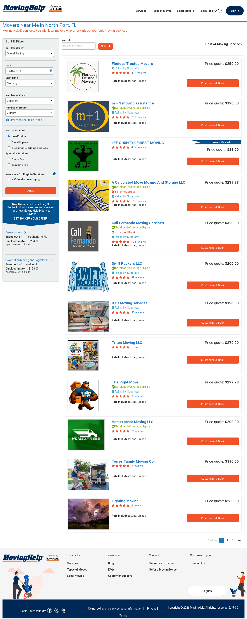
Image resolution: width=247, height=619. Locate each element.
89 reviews (138, 277)
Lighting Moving (125, 501)
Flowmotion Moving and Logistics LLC (28, 260)
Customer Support (120, 575)
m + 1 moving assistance (133, 103)
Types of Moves (162, 10)
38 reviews (138, 396)
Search (66, 40)
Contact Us (197, 563)
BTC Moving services (129, 303)
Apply (30, 190)
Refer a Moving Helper (163, 569)
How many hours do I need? (26, 119)
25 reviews (138, 431)
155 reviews (138, 201)
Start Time (11, 77)
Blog (111, 563)
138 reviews (138, 241)
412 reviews (138, 73)
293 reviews (138, 117)
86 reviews (138, 312)
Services (140, 10)
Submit (105, 46)
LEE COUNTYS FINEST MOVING (138, 143)
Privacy (151, 608)
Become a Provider (161, 563)
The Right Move (125, 382)
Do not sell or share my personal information (115, 608)
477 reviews (138, 147)
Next (241, 540)
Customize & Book (212, 83)
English (207, 591)
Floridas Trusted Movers (132, 63)
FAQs (111, 569)
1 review (136, 347)
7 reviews (137, 465)
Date (8, 65)
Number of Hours (16, 107)
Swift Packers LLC (127, 263)
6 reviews (137, 505)
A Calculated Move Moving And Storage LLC (148, 182)
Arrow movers (14, 232)
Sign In (235, 10)
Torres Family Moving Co (133, 461)
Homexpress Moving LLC (132, 422)
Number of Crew (15, 95)
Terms (123, 615)
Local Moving (75, 575)
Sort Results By (14, 48)
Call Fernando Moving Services (138, 223)
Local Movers (185, 10)
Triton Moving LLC (127, 342)
